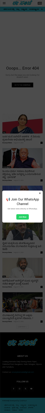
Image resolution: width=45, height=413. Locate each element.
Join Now (22, 217)
